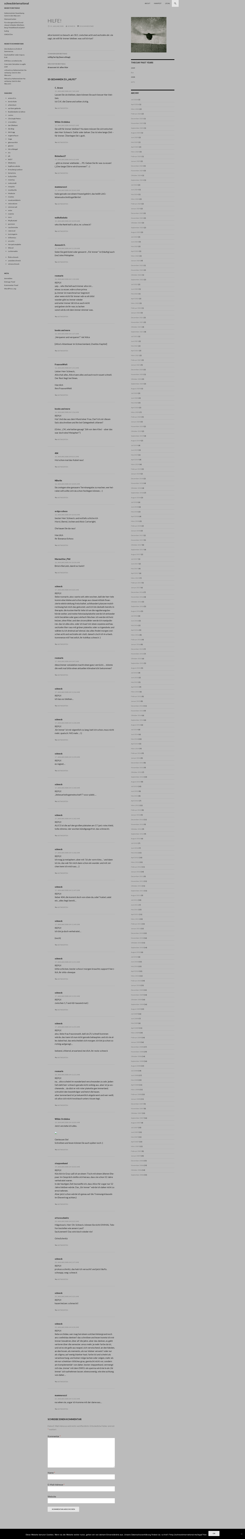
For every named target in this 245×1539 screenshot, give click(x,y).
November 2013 (137, 767)
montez (11, 197)
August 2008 (136, 1066)
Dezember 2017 (137, 535)
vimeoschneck (13, 264)
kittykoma (12, 163)
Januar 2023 (135, 260)
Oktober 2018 (136, 488)
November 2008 (137, 1052)
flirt (132, 73)
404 (56, 453)
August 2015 (136, 668)
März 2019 (135, 464)
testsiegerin (12, 234)
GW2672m (8, 34)
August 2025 (136, 133)
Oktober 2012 (136, 829)
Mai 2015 (134, 682)
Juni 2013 (134, 791)
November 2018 (137, 483)
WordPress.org (10, 289)
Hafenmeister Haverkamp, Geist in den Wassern (15, 72)
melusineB (12, 183)
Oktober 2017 (136, 545)
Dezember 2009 (137, 990)
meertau (11, 180)
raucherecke (13, 227)
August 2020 (136, 388)
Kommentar (54, 1436)
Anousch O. (60, 245)
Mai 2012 (134, 853)
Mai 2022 (134, 294)
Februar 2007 (136, 1151)
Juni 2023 (134, 242)
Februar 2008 (136, 1094)
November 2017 (137, 540)
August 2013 (136, 782)
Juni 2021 (134, 341)
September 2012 (137, 834)
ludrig (6, 31)
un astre (11, 241)
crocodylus (12, 122)
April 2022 (135, 298)
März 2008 (135, 1089)
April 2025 (135, 147)
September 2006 (137, 1175)
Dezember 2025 (137, 118)
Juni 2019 (134, 450)
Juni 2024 (134, 189)
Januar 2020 (135, 422)
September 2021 (137, 332)
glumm (10, 146)
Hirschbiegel (13, 149)
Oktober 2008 (136, 1056)
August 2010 (136, 952)
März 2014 (135, 748)
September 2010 (137, 947)
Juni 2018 (134, 507)
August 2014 (136, 725)
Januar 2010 (135, 985)
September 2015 (137, 663)
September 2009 (137, 1004)
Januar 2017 (135, 587)
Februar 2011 (136, 924)
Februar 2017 (136, 583)
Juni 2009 (134, 1018)
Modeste (11, 193)
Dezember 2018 (137, 478)
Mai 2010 (134, 966)
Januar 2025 (135, 161)
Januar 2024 (135, 208)
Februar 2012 (136, 867)
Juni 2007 (134, 1132)
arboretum (12, 105)
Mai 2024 (134, 194)
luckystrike (12, 176)
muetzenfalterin (14, 200)
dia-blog (11, 129)
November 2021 (137, 322)
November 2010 (137, 938)
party (133, 82)
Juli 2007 (134, 1127)
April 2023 (135, 251)
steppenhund (61, 1163)
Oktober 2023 (136, 223)
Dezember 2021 (137, 317)
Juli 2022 (134, 284)
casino (10, 115)
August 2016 (136, 611)
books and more (62, 330)
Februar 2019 (136, 469)
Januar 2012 (135, 872)
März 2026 (135, 109)
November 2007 (137, 1108)
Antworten (62, 108)
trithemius (12, 238)
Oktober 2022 (136, 275)
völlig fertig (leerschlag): (59, 55)
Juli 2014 (134, 729)
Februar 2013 (136, 810)
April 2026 (135, 104)
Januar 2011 (135, 928)
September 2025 (137, 128)
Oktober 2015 (136, 658)
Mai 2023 (134, 246)
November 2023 (137, 218)
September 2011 (137, 891)
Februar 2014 (136, 753)
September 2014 (137, 720)
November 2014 (137, 711)
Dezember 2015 (137, 649)
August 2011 (136, 895)
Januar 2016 (135, 644)
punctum (11, 224)
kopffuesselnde (14, 166)
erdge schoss (61, 511)
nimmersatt (12, 207)
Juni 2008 (134, 1075)
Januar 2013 (135, 815)
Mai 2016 (134, 625)
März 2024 (135, 199)
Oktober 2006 (136, 1170)
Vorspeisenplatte (14, 244)
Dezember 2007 (137, 1104)
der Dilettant (13, 125)
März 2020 (135, 412)
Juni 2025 (134, 137)
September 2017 (137, 549)
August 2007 (136, 1123)
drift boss (7, 61)
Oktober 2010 (136, 943)
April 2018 (135, 516)
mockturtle (12, 190)
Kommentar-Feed (11, 285)
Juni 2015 (134, 677)
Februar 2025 (136, 156)
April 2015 (135, 687)
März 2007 (135, 1146)
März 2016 (135, 635)
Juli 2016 (134, 616)
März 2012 (135, 862)
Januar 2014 (135, 758)
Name (51, 1472)
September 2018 (137, 493)
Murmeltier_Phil (62, 559)
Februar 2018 (136, 526)
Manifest (157, 3)
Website (52, 1496)
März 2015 (135, 692)
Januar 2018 (135, 531)
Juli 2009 (134, 1014)
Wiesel (7, 79)
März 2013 (135, 805)
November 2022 (137, 270)
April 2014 (135, 744)
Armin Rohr (12, 101)
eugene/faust (13, 135)
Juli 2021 (134, 336)
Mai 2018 (134, 512)
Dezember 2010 (137, 933)
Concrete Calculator (12, 64)
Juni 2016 (134, 621)
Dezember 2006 (137, 1161)
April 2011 (135, 914)
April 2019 (135, 459)
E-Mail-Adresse (56, 1484)
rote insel (11, 231)
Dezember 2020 (137, 369)
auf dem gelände (14, 108)
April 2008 (135, 1085)
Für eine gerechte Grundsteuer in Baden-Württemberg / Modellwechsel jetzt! (14, 25)
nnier (10, 210)
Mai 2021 (134, 346)
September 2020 (137, 384)
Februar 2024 (136, 204)
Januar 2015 (135, 701)
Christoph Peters (14, 118)
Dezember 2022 (137, 265)
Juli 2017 (134, 559)
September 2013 (137, 777)
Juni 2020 (134, 398)
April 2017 (135, 573)
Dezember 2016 (137, 592)
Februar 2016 (136, 639)
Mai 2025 (134, 142)
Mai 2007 (134, 1137)
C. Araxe (59, 88)
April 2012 (135, 857)
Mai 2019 (134, 455)
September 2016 (137, 606)
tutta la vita (18, 61)
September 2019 (137, 436)
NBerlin (58, 480)
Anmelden (8, 278)
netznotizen (12, 204)
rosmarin (59, 276)
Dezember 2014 (137, 706)
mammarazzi (61, 187)
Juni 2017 (134, 564)
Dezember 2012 (137, 819)
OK (214, 1533)
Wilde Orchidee (62, 122)
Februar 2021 (136, 360)
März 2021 (135, 355)
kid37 (10, 159)
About (147, 3)
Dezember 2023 (137, 213)
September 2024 (137, 180)
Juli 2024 (134, 185)
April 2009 (135, 1028)
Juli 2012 (134, 843)
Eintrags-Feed (9, 282)
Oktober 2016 (136, 602)
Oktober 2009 (136, 999)
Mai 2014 (134, 739)
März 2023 (135, 256)
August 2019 (136, 440)
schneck (71, 26)
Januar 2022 (135, 313)
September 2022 (137, 279)
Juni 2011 (134, 905)
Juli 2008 (134, 1071)
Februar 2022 (136, 308)
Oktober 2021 (136, 327)
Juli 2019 (134, 445)
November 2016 (137, 597)
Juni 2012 (134, 848)
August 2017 (136, 554)
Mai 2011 (134, 909)
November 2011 (137, 881)
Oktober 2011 (136, 886)
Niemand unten (10, 19)
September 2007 (137, 1118)
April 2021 (135, 350)
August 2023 (136, 232)
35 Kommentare (87, 26)
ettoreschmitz (62, 1218)
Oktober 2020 (136, 379)
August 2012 (136, 838)
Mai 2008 (134, 1080)
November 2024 (137, 171)
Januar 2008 (135, 1099)
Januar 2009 (135, 1042)
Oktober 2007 (136, 1113)
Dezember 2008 (137, 1047)
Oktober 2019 (136, 431)
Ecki (5, 57)
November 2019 (137, 426)
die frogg (11, 132)
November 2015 (137, 654)
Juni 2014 (134, 734)
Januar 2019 (135, 474)
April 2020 (135, 407)
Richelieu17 (60, 156)
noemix (11, 214)
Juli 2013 (134, 786)
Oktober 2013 (136, 772)
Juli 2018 (134, 502)
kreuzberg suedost (15, 170)
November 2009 (137, 995)
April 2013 (135, 801)
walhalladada (61, 217)
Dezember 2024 (137, 166)
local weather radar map (13, 55)
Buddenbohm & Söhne (16, 112)
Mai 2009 (134, 1023)
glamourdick (13, 142)
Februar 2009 (136, 1037)
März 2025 (135, 152)
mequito (11, 187)
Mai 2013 (134, 796)
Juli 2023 (134, 237)
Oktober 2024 (136, 175)
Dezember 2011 (137, 876)
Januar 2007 (135, 1156)
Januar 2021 (135, 365)
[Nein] (241, 1533)
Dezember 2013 (137, 763)
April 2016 (135, 630)
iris (9, 153)
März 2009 (135, 1033)
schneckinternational (16, 3)
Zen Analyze (9, 49)
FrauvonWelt (61, 364)
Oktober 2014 (136, 715)
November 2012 (137, 824)
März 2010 (135, 976)
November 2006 (137, 1165)
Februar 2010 (136, 981)
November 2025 (137, 123)
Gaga (10, 139)
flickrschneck (13, 257)
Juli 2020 (134, 393)
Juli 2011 (134, 900)
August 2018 (136, 497)
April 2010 (135, 971)
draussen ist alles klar (58, 65)
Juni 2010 (134, 962)
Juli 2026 (134, 99)
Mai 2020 (134, 403)
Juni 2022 (134, 289)
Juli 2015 (134, 673)
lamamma (12, 173)
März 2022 (135, 303)
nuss (10, 217)
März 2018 (135, 521)
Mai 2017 (134, 568)
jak (9, 156)
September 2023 (137, 227)
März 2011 (135, 919)
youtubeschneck (14, 260)
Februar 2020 (136, 417)
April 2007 (135, 1142)
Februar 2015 (136, 696)
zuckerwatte (13, 251)
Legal (167, 3)
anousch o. (12, 98)
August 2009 (136, 1009)
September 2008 (137, 1061)
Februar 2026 (136, 114)
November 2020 (137, 374)
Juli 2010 (134, 957)
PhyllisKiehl (12, 221)
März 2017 (135, 578)
